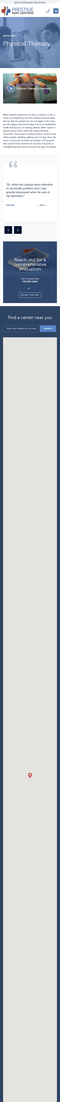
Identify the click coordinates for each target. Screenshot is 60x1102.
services (9, 35)
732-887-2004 (30, 281)
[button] (55, 10)
